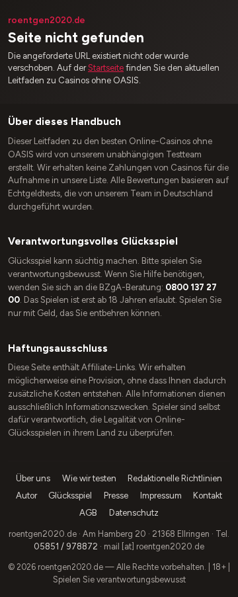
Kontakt (207, 495)
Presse (116, 495)
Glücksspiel (70, 495)
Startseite (106, 68)
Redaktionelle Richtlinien (175, 478)
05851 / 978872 (66, 546)
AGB (88, 513)
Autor (26, 495)
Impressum (161, 495)
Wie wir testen (89, 478)
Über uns (33, 478)
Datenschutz (134, 513)
